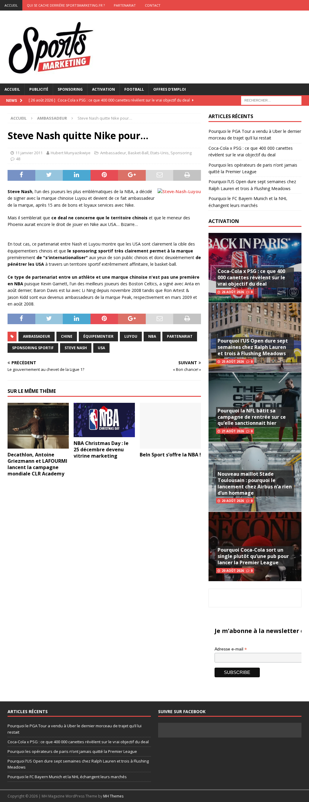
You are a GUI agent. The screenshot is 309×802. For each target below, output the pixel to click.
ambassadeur (36, 336)
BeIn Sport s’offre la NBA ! (170, 454)
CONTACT (153, 5)
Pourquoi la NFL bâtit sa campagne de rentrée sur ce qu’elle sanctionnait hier (252, 417)
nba (152, 336)
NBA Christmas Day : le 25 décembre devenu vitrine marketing (101, 449)
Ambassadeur (113, 152)
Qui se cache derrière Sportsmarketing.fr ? (66, 5)
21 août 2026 (233, 431)
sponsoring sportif (33, 347)
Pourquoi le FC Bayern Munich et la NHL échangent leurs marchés (67, 776)
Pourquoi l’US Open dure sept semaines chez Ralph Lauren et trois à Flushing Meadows (253, 347)
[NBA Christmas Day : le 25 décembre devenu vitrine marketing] (104, 420)
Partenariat (125, 5)
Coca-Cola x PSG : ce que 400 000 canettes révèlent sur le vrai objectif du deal (251, 277)
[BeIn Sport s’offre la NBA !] (170, 426)
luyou (130, 336)
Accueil (12, 89)
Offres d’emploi (169, 89)
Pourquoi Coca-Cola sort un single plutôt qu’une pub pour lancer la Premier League (253, 556)
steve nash (76, 347)
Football (134, 89)
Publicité (38, 89)
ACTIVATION (224, 221)
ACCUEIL (11, 5)
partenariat (180, 336)
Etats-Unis (159, 152)
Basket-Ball (138, 152)
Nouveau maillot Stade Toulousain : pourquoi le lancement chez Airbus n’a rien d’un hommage (255, 483)
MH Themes (113, 796)
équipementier (98, 336)
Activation (103, 89)
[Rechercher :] (271, 100)
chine (66, 336)
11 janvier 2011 (29, 152)
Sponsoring (70, 89)
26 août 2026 (233, 292)
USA (101, 347)
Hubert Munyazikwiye (71, 152)
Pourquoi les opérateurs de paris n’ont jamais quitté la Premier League (72, 751)
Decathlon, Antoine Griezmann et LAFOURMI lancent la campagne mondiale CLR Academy (37, 464)
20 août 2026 (233, 501)
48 (18, 158)
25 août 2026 (233, 361)
